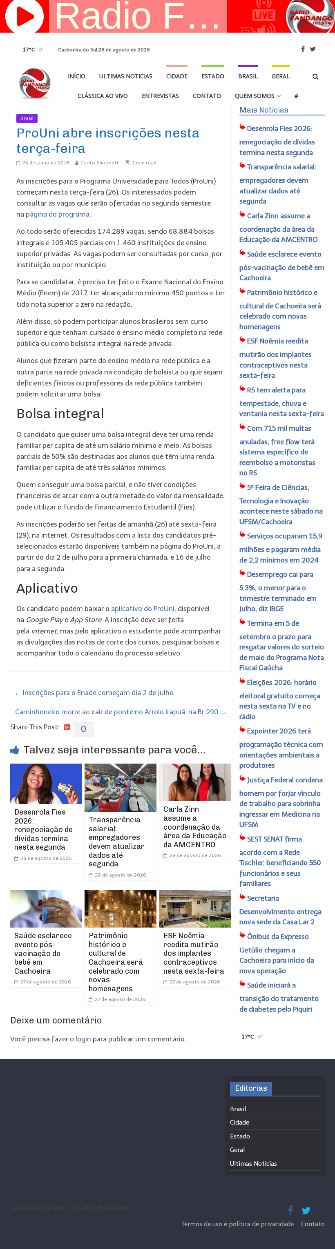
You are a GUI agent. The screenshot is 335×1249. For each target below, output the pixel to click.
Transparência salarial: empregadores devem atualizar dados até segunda (117, 841)
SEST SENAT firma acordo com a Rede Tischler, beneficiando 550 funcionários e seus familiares (280, 861)
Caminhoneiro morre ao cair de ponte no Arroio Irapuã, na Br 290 (121, 712)
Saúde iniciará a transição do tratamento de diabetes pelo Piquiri (279, 997)
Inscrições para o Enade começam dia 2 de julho (94, 693)
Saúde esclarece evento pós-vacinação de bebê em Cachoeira (43, 953)
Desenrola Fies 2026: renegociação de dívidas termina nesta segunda (43, 830)
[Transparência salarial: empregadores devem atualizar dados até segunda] (120, 769)
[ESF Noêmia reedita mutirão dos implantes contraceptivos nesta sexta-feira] (195, 895)
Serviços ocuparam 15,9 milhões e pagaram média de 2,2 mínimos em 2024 (280, 548)
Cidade (177, 76)
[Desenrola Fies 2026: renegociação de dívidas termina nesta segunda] (46, 769)
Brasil (248, 76)
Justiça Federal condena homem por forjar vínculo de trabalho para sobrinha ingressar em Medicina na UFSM (281, 802)
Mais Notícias (263, 110)
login (83, 1039)
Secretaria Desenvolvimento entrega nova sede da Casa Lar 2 (280, 910)
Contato (207, 96)
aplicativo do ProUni (142, 609)
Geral (281, 76)
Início (76, 76)
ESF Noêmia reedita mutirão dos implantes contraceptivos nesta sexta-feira (193, 953)
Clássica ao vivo (103, 96)
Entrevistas (160, 96)
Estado (212, 76)
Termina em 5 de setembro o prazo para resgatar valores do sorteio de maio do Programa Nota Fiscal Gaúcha (281, 645)
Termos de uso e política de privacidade (238, 1224)
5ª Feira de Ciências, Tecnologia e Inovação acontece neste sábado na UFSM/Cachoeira (281, 504)
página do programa (57, 214)
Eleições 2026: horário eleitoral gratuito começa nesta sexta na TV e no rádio (279, 699)
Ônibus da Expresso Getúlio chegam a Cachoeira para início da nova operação (276, 953)
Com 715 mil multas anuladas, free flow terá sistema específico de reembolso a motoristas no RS (277, 450)
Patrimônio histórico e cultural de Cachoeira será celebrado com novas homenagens (116, 962)
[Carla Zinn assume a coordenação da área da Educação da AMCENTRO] (195, 769)
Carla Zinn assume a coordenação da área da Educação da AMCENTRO (195, 827)
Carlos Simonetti (100, 163)
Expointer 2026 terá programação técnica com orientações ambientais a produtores (281, 748)
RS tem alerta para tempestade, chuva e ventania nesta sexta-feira (281, 402)
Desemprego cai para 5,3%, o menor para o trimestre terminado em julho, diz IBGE (278, 591)
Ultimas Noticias (125, 76)
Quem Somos (255, 96)
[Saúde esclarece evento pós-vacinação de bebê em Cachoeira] (46, 895)
